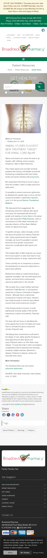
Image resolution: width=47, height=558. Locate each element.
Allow (10, 553)
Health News (13, 92)
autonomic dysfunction (14, 368)
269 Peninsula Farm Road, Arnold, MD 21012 (23, 18)
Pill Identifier (28, 35)
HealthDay (17, 404)
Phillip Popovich (28, 219)
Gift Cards (6, 492)
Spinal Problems (8, 430)
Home (10, 69)
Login (9, 40)
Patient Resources (22, 69)
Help (18, 35)
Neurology (21, 430)
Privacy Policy (7, 506)
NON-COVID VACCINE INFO (10, 484)
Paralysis (31, 430)
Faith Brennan (19, 289)
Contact (5, 499)
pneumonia (34, 177)
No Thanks (25, 553)
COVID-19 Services (8, 495)
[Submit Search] (39, 87)
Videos (27, 92)
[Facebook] (43, 30)
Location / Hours (19, 37)
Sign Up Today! (33, 37)
